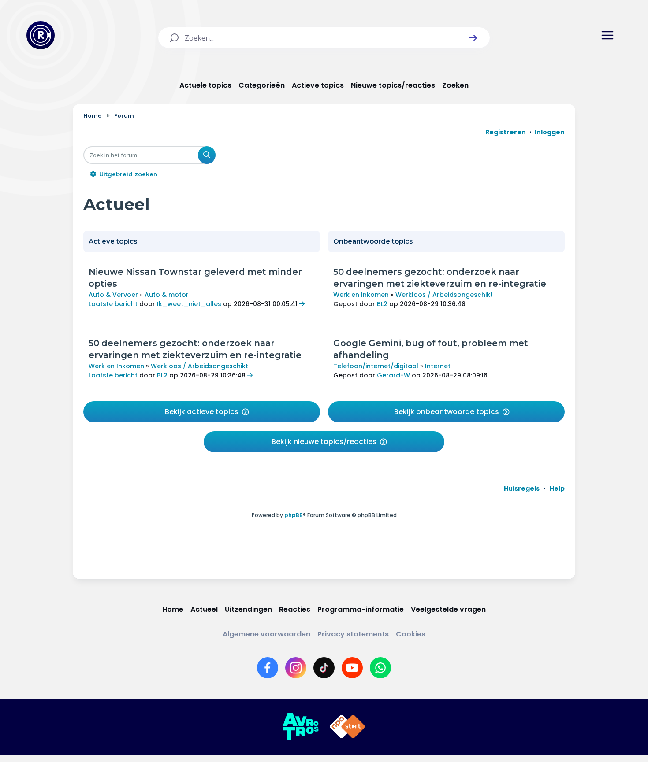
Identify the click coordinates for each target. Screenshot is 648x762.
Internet (438, 366)
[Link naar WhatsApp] (380, 667)
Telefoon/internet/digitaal (375, 366)
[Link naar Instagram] (295, 667)
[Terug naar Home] (40, 35)
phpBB (293, 515)
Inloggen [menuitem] (550, 132)
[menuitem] (522, 488)
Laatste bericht (113, 304)
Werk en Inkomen (116, 366)
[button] (473, 38)
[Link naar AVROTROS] (301, 726)
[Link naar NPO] (347, 726)
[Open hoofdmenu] (607, 35)
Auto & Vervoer (113, 294)
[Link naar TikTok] (324, 667)
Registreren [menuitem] (505, 132)
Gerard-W (393, 375)
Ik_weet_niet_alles (189, 304)
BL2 (162, 375)
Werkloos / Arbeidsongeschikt (199, 366)
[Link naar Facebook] (267, 667)
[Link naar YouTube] (352, 667)
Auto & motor (167, 294)
